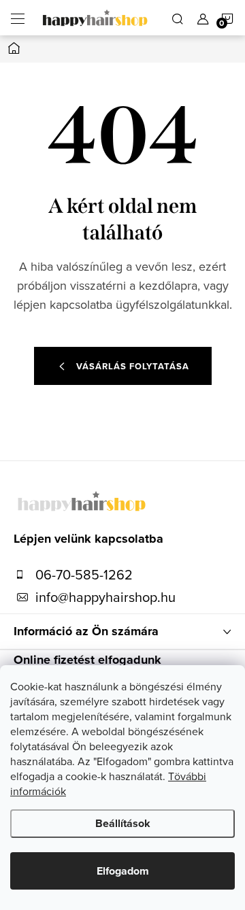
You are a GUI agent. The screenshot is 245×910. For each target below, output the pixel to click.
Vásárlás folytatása (132, 366)
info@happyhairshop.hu (105, 597)
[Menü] (17, 17)
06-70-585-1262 (84, 575)
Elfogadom (123, 871)
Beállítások (122, 823)
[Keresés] (177, 17)
